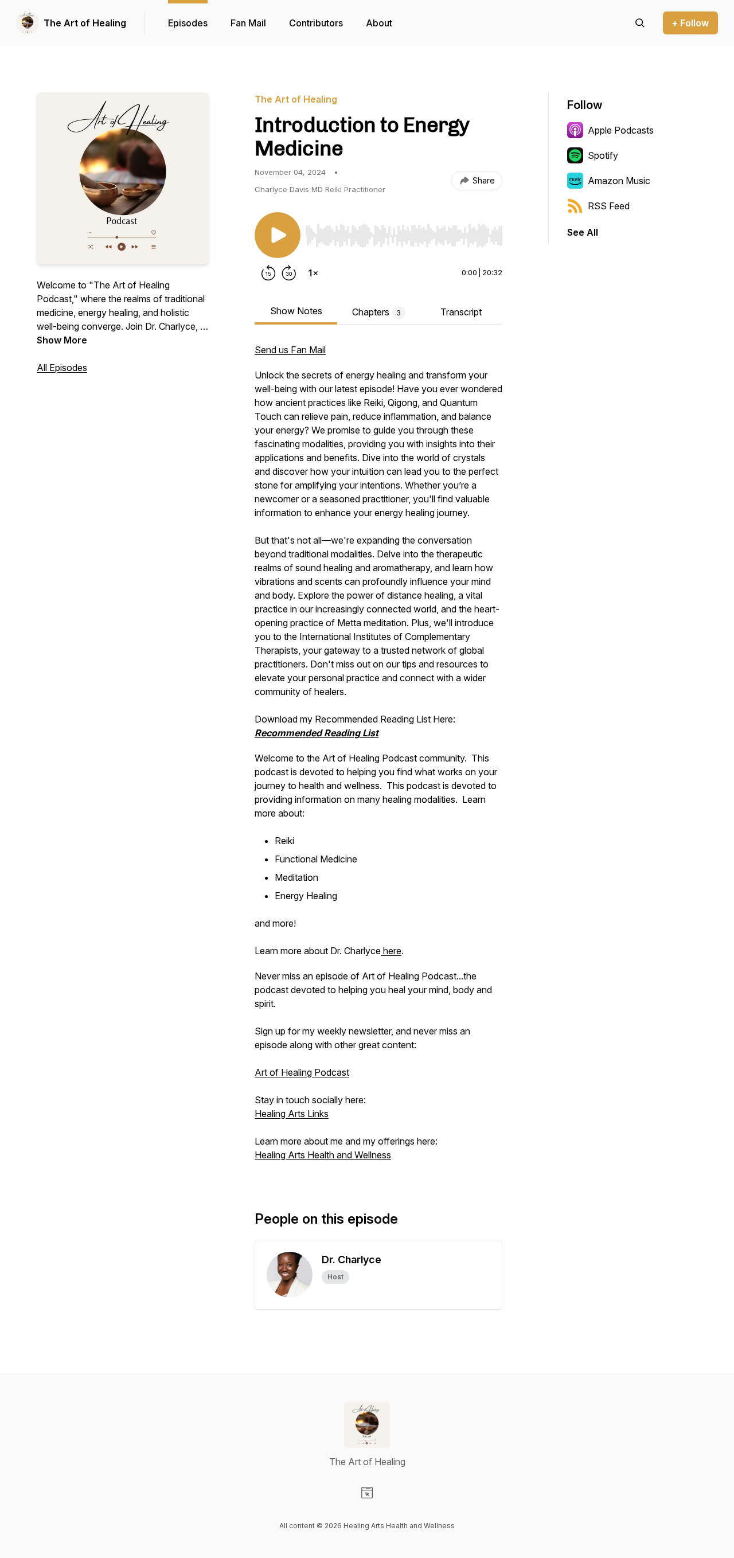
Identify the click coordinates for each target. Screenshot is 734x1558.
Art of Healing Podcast (302, 1072)
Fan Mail (248, 23)
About (379, 23)
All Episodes (62, 367)
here (391, 950)
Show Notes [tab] (296, 311)
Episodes (188, 23)
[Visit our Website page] (367, 1492)
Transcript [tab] (461, 312)
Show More (62, 340)
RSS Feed (609, 206)
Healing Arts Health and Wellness (323, 1155)
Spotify (603, 155)
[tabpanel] (378, 758)
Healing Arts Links (292, 1113)
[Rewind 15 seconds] (268, 273)
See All (582, 232)
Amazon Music (619, 180)
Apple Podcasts (621, 130)
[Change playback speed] (313, 273)
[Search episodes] (640, 23)
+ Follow (690, 23)
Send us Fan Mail (290, 350)
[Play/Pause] (277, 235)
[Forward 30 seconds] (289, 273)
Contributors (316, 23)
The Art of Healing (85, 23)
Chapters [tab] (376, 312)
